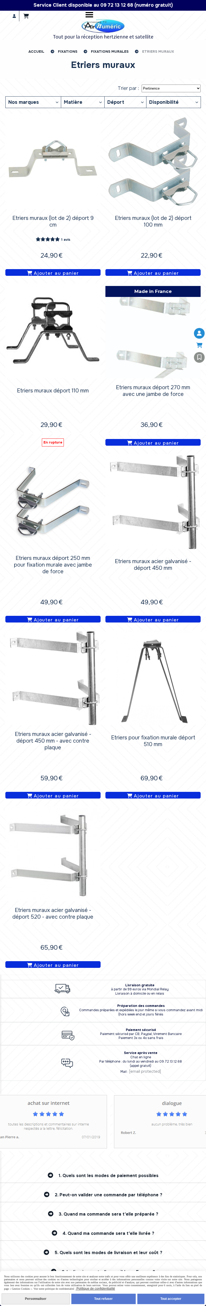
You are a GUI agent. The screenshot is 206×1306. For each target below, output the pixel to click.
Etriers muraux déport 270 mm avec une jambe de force (153, 391)
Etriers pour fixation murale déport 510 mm (153, 741)
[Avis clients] (199, 357)
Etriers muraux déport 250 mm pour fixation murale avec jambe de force (53, 565)
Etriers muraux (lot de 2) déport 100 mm (153, 221)
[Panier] (199, 345)
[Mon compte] (199, 333)
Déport (115, 102)
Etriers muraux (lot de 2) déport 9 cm (53, 221)
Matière (73, 102)
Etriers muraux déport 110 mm (53, 390)
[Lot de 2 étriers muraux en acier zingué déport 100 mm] (152, 161)
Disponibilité (164, 102)
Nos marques (23, 102)
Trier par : (128, 88)
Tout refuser (103, 1299)
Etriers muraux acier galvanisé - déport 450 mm (153, 564)
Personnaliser (35, 1299)
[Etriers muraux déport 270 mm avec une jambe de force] (152, 330)
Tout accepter (170, 1299)
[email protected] (145, 1071)
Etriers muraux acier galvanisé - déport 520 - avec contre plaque (52, 913)
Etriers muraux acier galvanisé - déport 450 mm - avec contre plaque (53, 741)
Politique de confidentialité (95, 1288)
